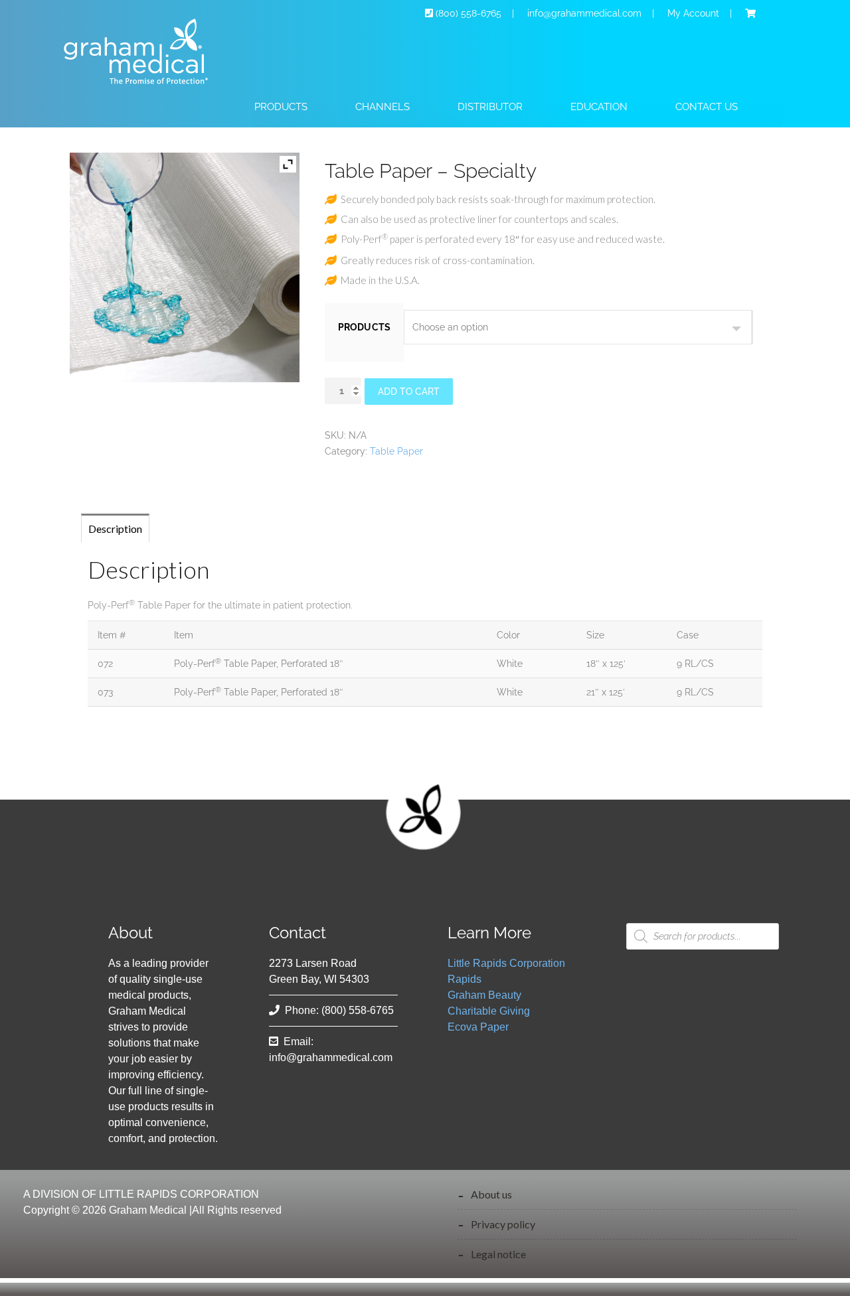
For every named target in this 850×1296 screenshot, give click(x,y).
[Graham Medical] (142, 89)
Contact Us (706, 107)
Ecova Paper (478, 1027)
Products (364, 327)
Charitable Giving (489, 1011)
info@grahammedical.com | (595, 13)
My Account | (704, 13)
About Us (491, 1194)
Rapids (464, 979)
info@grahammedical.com (330, 1057)
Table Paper (396, 451)
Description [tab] (115, 528)
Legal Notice (498, 1254)
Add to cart (409, 391)
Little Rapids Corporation (506, 963)
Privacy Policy (503, 1224)
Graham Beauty (484, 995)
